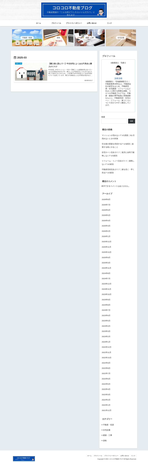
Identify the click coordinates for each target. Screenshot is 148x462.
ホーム (89, 455)
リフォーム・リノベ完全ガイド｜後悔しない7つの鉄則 (118, 162)
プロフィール (98, 455)
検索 (103, 117)
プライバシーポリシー (111, 455)
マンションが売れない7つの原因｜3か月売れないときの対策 (118, 137)
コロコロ (118, 78)
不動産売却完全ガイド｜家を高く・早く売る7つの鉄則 (118, 171)
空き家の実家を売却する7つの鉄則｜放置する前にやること (118, 145)
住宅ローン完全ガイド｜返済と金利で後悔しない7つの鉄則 (118, 154)
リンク (133, 455)
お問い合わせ (125, 455)
